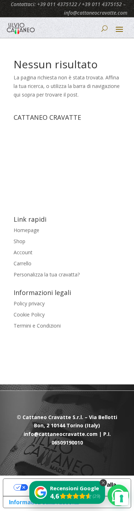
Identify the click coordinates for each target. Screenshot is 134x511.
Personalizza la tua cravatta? (47, 274)
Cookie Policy (29, 314)
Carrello (22, 263)
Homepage (26, 230)
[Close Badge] (103, 482)
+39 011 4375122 (57, 4)
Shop (19, 241)
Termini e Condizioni (37, 325)
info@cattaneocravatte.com (95, 12)
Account (23, 252)
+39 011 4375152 (102, 4)
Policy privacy (29, 303)
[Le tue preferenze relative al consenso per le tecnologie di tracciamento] (121, 498)
